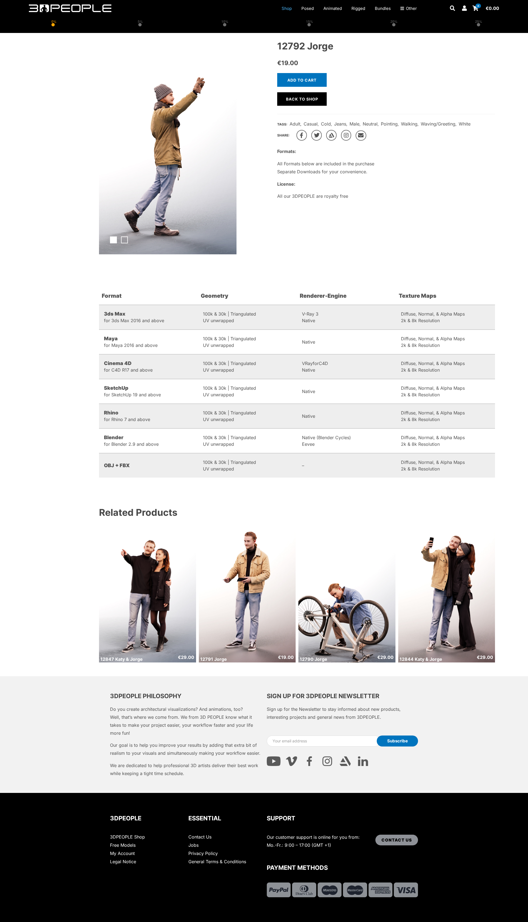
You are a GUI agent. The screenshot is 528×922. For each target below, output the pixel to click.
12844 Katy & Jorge (421, 659)
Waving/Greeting (438, 124)
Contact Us (199, 837)
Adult (295, 124)
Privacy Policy (203, 853)
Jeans (340, 124)
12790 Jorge (313, 659)
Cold (326, 124)
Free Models (123, 845)
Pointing (389, 124)
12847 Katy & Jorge (121, 659)
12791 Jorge (213, 659)
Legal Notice (123, 861)
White (465, 124)
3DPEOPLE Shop (127, 837)
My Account (122, 853)
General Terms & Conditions (217, 861)
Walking (409, 124)
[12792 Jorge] (301, 135)
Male (354, 124)
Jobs (193, 845)
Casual (311, 124)
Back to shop (302, 99)
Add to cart (302, 80)
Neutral (370, 124)
